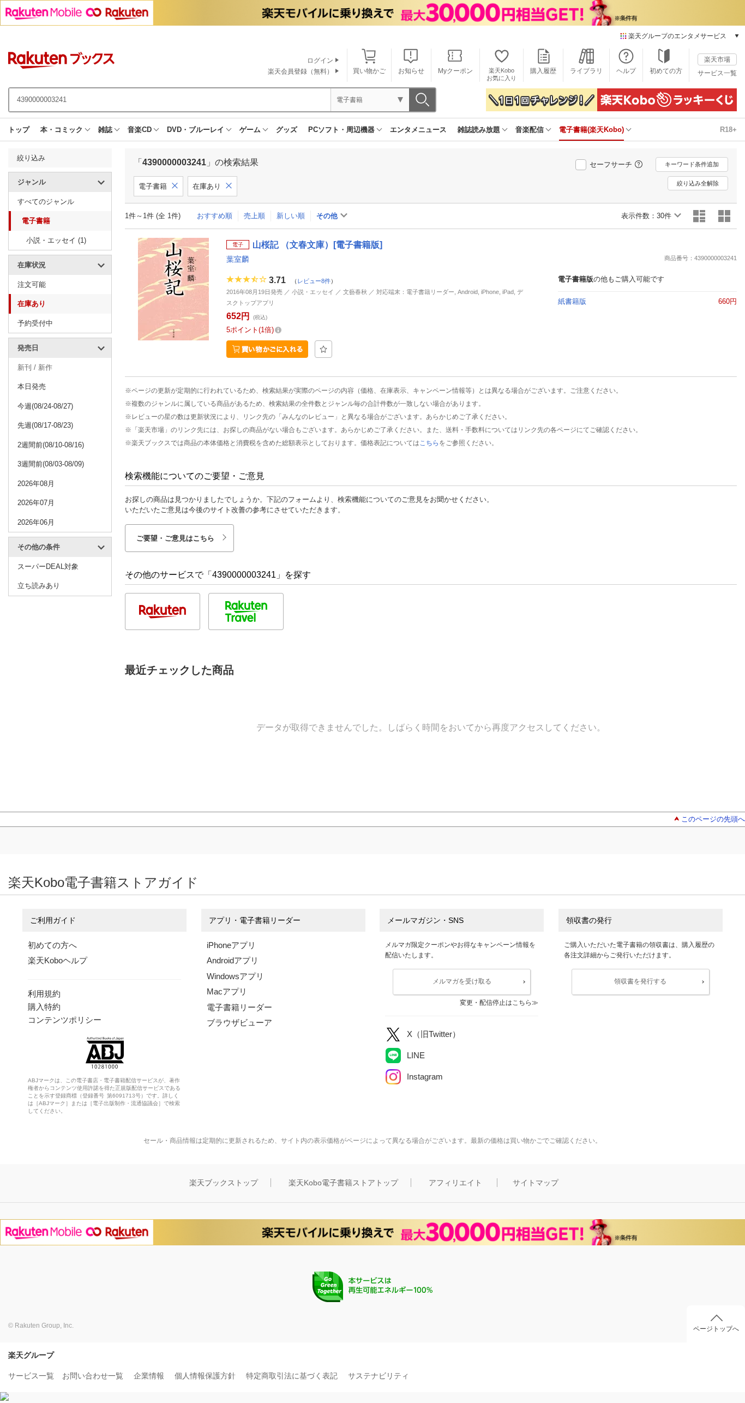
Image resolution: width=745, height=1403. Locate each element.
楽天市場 (717, 59)
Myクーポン (455, 71)
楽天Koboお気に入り (501, 74)
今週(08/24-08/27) (45, 406)
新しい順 (291, 216)
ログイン (320, 60)
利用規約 (44, 993)
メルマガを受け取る (461, 981)
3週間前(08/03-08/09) (50, 464)
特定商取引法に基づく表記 (292, 1375)
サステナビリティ (378, 1375)
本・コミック (61, 129)
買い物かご (369, 71)
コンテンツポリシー (64, 1019)
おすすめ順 (214, 216)
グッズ (286, 129)
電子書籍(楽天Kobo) (591, 129)
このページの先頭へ (713, 819)
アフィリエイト (455, 1182)
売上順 (254, 216)
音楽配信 (529, 129)
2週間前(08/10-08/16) (50, 445)
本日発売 (31, 386)
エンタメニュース (418, 129)
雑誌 (105, 129)
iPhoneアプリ (231, 945)
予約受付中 (35, 323)
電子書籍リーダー (239, 1007)
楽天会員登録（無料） (300, 71)
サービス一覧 (717, 73)
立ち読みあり (38, 585)
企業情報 (149, 1375)
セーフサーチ (611, 164)
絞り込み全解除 (698, 183)
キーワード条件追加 (692, 164)
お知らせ (411, 71)
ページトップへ (716, 1329)
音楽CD (140, 129)
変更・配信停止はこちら (496, 1002)
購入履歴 (543, 71)
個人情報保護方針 (205, 1375)
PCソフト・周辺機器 (341, 129)
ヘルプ (626, 71)
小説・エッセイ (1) (56, 240)
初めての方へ (52, 945)
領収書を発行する (640, 981)
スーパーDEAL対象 (48, 566)
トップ (18, 129)
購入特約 (44, 1006)
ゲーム (250, 129)
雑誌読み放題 (479, 129)
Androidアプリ (233, 960)
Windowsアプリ (235, 976)
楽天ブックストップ (223, 1182)
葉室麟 (237, 259)
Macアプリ (227, 991)
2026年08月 (36, 483)
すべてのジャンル (45, 201)
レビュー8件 (314, 281)
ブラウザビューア (239, 1022)
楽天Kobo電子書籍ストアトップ (343, 1182)
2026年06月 (36, 522)
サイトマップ (535, 1182)
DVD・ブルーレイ (195, 129)
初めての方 (666, 71)
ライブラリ (586, 71)
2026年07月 (36, 503)
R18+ (728, 129)
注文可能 (31, 284)
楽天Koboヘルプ (57, 960)
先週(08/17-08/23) (45, 425)
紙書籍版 (572, 301)
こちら (429, 443)
